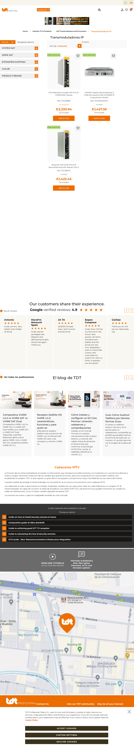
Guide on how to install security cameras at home (32, 517)
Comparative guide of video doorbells (26, 522)
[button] (78, 55)
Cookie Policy (31, 720)
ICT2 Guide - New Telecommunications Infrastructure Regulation (40, 539)
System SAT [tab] (8, 48)
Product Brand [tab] (12, 76)
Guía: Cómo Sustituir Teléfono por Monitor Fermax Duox (117, 418)
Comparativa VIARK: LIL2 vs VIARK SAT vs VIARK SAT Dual (15, 418)
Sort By (53, 46)
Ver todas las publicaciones (19, 377)
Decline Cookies (67, 742)
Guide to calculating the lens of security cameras (32, 534)
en (131, 3)
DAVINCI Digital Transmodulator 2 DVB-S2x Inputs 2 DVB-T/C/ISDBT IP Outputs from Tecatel (99, 95)
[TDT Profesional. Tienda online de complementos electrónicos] (10, 9)
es (125, 3)
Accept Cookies (66, 728)
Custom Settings (66, 735)
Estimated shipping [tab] (14, 62)
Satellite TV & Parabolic (42, 31)
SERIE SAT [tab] (7, 55)
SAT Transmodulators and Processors (71, 31)
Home (25, 31)
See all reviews (10, 311)
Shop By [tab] (5, 42)
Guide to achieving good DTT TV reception (29, 528)
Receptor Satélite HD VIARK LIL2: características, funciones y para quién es (49, 421)
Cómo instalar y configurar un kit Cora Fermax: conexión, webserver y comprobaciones (84, 421)
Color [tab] (6, 69)
